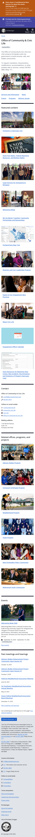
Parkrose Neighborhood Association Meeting (17, 679)
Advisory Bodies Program (12, 463)
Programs (12, 98)
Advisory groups (24, 98)
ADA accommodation (7, 794)
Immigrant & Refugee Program (14, 488)
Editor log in (5, 815)
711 (2, 738)
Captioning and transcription (10, 797)
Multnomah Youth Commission (14, 587)
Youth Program (8, 538)
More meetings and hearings (10, 705)
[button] (27, 30)
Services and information (10, 95)
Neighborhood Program (11, 513)
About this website (7, 808)
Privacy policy (5, 800)
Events (3, 98)
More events (5, 645)
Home (3, 36)
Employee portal (6, 812)
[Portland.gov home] (7, 30)
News (24, 95)
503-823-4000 (19, 736)
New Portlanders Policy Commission (15, 562)
